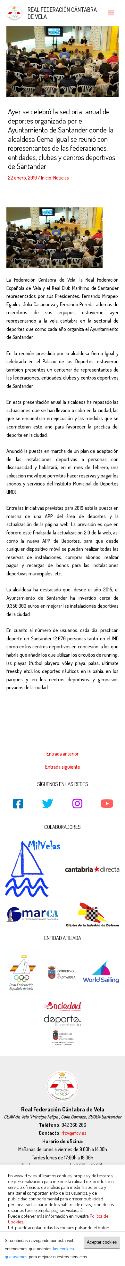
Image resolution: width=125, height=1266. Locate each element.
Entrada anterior (62, 754)
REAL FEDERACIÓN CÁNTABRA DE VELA (62, 13)
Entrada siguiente (62, 767)
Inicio (46, 177)
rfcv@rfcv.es (74, 1133)
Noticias (61, 177)
